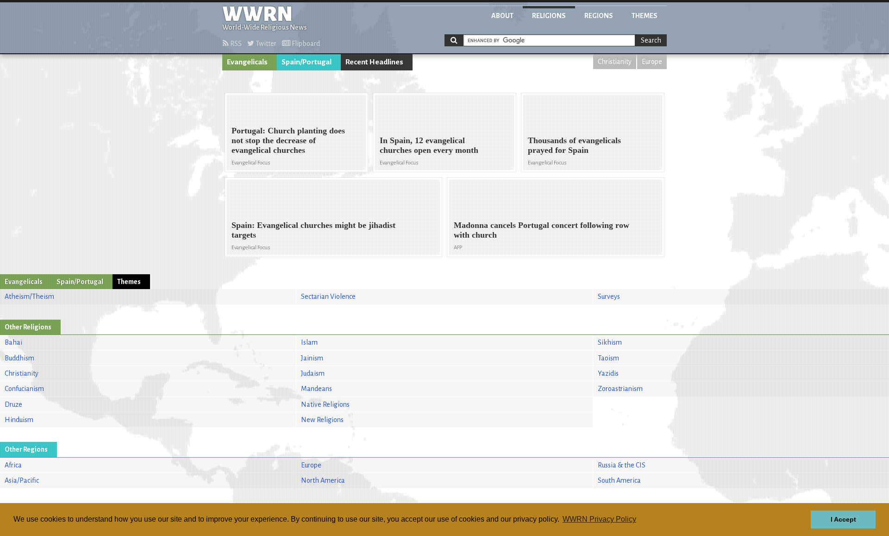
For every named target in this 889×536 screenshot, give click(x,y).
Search (651, 40)
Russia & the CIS (621, 465)
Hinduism (19, 419)
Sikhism (610, 342)
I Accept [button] (843, 519)
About (502, 15)
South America (619, 480)
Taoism (608, 358)
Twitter (265, 43)
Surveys (609, 296)
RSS (235, 43)
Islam (309, 342)
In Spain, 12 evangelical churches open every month (429, 145)
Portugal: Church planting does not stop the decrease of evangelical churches (288, 140)
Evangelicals (247, 62)
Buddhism (19, 358)
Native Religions (325, 404)
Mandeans (316, 388)
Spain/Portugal (307, 62)
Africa (13, 465)
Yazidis (608, 373)
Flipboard (305, 43)
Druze (13, 404)
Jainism (312, 358)
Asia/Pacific (22, 480)
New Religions (322, 419)
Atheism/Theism (29, 296)
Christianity (615, 61)
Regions (598, 15)
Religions (549, 15)
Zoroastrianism (620, 388)
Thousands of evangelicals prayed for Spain (574, 145)
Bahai (13, 342)
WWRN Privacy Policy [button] (599, 519)
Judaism (313, 373)
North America (323, 480)
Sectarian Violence (328, 296)
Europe (652, 61)
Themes (644, 15)
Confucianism (24, 388)
